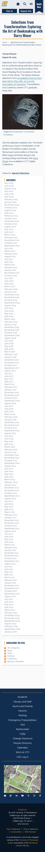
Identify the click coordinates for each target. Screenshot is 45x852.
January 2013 (10, 517)
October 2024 (10, 207)
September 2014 (12, 463)
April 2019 (8, 316)
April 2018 (8, 349)
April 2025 (9, 197)
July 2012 (8, 534)
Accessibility (16, 832)
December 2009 (11, 615)
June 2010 (9, 602)
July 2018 (8, 341)
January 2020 (10, 292)
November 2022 (11, 240)
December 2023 (11, 221)
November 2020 (11, 273)
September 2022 (12, 245)
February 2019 (10, 322)
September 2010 (12, 594)
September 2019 (12, 303)
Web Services (30, 832)
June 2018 (9, 343)
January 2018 (10, 357)
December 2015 (11, 422)
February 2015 (10, 449)
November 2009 (12, 618)
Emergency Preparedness (22, 720)
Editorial (10, 656)
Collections (12, 659)
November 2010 (11, 588)
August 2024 (10, 210)
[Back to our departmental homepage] (5, 795)
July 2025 (8, 191)
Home (4, 42)
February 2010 (10, 613)
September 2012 (12, 528)
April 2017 (8, 381)
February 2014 (10, 482)
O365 (22, 733)
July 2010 (8, 599)
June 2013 (8, 504)
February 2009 (11, 626)
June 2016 (9, 409)
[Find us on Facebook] (40, 795)
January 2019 (10, 324)
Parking (22, 715)
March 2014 (9, 479)
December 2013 (11, 488)
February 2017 (10, 387)
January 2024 (10, 218)
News (9, 650)
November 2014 (11, 458)
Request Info (26, 11)
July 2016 (8, 406)
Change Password (22, 738)
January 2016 (10, 420)
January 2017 (10, 390)
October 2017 (10, 365)
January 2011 (10, 583)
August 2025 (10, 188)
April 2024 (9, 213)
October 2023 (10, 224)
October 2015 (10, 428)
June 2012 (8, 536)
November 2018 (11, 330)
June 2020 (9, 281)
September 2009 (12, 621)
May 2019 (8, 313)
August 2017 (10, 371)
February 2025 (11, 199)
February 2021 (10, 267)
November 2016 (11, 395)
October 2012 (10, 526)
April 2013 (8, 509)
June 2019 (9, 311)
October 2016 (10, 398)
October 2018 (10, 333)
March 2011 (9, 577)
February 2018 (10, 354)
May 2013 (8, 507)
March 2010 (9, 610)
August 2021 (10, 256)
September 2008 (12, 629)
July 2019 (8, 308)
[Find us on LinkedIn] (17, 795)
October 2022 (10, 243)
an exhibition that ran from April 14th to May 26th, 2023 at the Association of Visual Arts (22, 81)
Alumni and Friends (22, 706)
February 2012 (10, 547)
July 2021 (8, 259)
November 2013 (11, 490)
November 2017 (11, 362)
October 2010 (10, 591)
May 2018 (8, 346)
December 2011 (11, 553)
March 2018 (9, 352)
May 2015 (8, 441)
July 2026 (8, 183)
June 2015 (8, 439)
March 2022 (9, 251)
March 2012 (9, 545)
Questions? (22, 810)
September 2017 (12, 368)
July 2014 (8, 468)
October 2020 (10, 275)
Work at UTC (23, 752)
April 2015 (8, 444)
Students (22, 697)
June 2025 (9, 194)
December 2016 (11, 392)
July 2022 (8, 248)
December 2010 (11, 585)
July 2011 (8, 566)
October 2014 (10, 460)
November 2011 (11, 555)
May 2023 (8, 229)
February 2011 (10, 580)
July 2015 (8, 436)
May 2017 (8, 379)
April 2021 (8, 262)
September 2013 (12, 496)
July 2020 (8, 278)
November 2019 (11, 297)
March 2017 (9, 384)
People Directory (22, 743)
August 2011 (10, 564)
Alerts (9, 653)
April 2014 (8, 477)
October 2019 (10, 300)
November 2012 (11, 523)
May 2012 (8, 539)
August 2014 (10, 466)
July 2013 (8, 501)
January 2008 (10, 632)
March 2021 (9, 265)
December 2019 (11, 294)
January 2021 (10, 270)
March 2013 (9, 512)
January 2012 (10, 550)
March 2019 (9, 319)
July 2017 (8, 373)
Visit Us (9, 11)
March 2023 (9, 235)
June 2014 (9, 471)
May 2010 (8, 604)
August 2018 (10, 338)
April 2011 (8, 575)
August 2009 (10, 623)
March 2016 (9, 414)
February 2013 (10, 515)
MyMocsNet (22, 729)
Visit (22, 724)
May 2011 (8, 572)
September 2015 (12, 430)
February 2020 (11, 289)
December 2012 (11, 520)
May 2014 (8, 474)
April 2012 (8, 542)
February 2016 (10, 417)
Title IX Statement (13, 829)
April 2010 (8, 607)
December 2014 (11, 455)
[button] (24, 4)
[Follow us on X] (28, 795)
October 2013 (10, 493)
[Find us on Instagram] (34, 795)
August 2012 (10, 531)
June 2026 (9, 186)
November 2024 (11, 205)
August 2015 (10, 433)
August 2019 (10, 305)
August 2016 (10, 403)
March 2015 (9, 447)
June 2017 (8, 376)
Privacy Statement (31, 829)
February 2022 (11, 254)
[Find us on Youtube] (22, 795)
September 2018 (12, 335)
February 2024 (11, 216)
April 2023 (9, 232)
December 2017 (11, 360)
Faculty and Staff (22, 701)
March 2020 (9, 286)
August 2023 (10, 226)
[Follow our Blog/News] (11, 795)
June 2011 (8, 569)
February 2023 (11, 237)
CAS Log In (22, 757)
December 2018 (11, 327)
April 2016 (8, 411)
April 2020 (9, 284)
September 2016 (12, 400)
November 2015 (11, 425)
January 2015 (10, 452)
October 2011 (10, 558)
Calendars (22, 747)
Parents (22, 710)
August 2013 (10, 498)
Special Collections (20, 173)
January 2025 (10, 202)
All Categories (13, 648)
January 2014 (10, 485)
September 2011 (11, 561)
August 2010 (10, 596)
